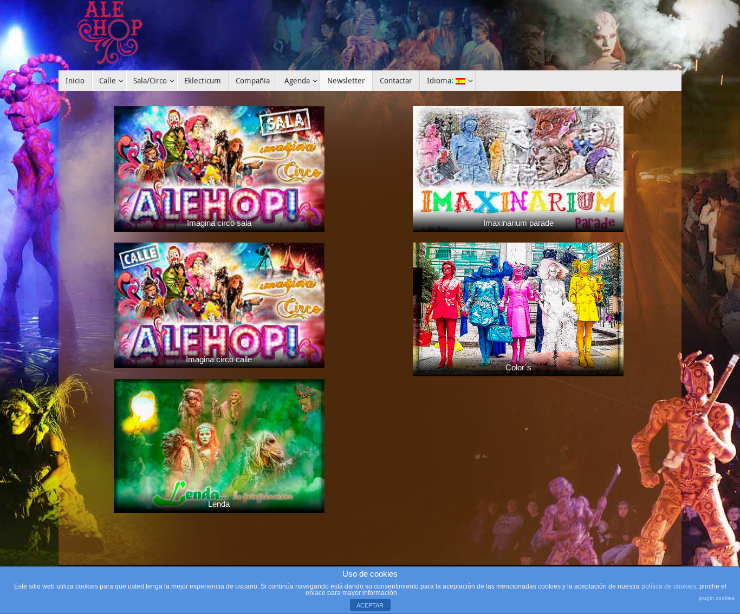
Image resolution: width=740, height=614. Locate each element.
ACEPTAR (370, 605)
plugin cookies (717, 598)
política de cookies (668, 586)
